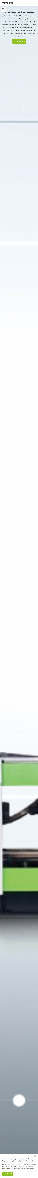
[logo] (8, 3)
